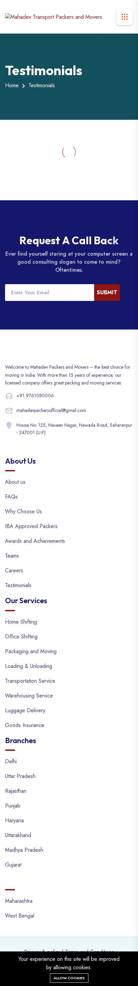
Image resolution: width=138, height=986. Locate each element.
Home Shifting (21, 622)
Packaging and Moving (31, 651)
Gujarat (13, 865)
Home (12, 85)
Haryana (14, 820)
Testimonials (18, 585)
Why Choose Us (23, 511)
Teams (12, 556)
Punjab (12, 806)
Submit (107, 292)
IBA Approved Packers (31, 526)
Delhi (11, 761)
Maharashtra (18, 901)
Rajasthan (15, 791)
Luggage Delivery (25, 710)
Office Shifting (21, 636)
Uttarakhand (18, 835)
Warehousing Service (29, 695)
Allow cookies (69, 978)
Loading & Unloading (28, 666)
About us (15, 482)
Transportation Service (30, 681)
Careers (14, 570)
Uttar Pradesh (20, 776)
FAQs (11, 497)
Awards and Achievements (35, 541)
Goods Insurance (24, 725)
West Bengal (19, 916)
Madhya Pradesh (24, 850)
